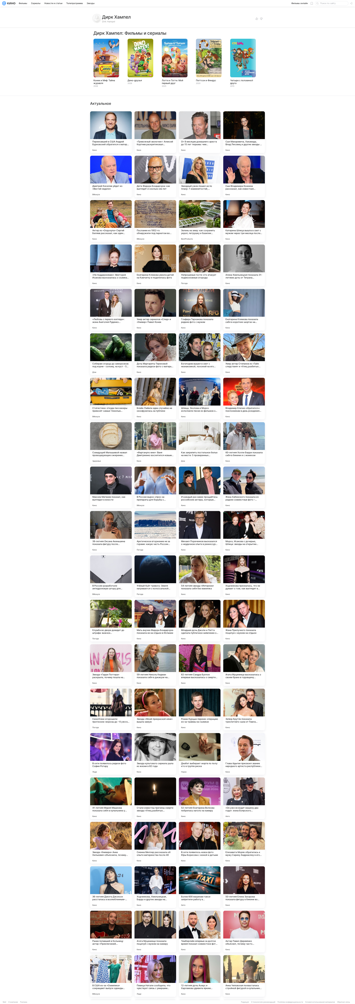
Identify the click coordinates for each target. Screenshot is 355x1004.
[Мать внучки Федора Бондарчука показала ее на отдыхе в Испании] (155, 620)
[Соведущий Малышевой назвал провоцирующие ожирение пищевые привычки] (111, 443)
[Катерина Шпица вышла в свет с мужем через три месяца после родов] (244, 221)
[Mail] (4, 3)
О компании (13, 1002)
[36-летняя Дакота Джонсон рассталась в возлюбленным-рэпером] (111, 887)
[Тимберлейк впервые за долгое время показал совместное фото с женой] (199, 931)
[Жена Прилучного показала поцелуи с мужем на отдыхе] (244, 620)
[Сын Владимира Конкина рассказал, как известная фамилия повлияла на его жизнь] (244, 176)
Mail (4, 1002)
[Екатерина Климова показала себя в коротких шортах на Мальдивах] (244, 310)
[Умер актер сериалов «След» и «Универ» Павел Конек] (155, 310)
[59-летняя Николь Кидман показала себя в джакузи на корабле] (155, 665)
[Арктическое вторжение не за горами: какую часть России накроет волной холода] (155, 532)
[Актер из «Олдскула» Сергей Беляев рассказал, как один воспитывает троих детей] (111, 221)
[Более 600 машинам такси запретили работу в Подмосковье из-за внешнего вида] (199, 887)
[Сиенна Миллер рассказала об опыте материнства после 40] (155, 843)
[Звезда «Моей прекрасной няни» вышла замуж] (155, 709)
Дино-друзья (135, 80)
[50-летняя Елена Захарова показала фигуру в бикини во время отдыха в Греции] (244, 887)
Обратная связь (343, 1002)
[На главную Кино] (10, 3)
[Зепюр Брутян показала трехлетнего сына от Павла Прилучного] (244, 709)
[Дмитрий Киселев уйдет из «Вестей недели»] (111, 176)
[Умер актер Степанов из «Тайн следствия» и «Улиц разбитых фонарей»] (244, 354)
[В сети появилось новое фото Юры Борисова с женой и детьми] (199, 843)
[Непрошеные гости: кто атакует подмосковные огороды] (199, 265)
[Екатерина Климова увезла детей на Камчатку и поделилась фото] (155, 265)
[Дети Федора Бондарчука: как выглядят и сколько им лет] (155, 176)
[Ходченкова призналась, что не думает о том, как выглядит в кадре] (244, 576)
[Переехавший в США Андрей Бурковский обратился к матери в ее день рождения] (111, 132)
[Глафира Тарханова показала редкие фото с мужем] (199, 310)
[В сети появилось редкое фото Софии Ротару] (111, 754)
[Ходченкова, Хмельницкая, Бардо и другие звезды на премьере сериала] (155, 887)
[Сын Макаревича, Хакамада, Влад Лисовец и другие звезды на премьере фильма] (244, 132)
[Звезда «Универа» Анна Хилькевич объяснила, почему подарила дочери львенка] (111, 843)
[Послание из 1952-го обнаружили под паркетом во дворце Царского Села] (155, 221)
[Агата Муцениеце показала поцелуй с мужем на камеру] (155, 931)
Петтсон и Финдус (206, 80)
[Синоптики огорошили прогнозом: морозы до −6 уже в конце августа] (111, 709)
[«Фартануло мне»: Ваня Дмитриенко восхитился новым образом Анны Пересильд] (155, 443)
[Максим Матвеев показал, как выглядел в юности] (111, 487)
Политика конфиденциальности (290, 1002)
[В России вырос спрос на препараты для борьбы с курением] (155, 487)
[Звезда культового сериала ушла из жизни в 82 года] (155, 754)
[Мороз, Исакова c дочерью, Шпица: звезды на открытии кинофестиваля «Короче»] (244, 532)
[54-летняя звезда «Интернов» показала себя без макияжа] (199, 576)
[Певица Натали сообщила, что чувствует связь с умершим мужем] (155, 976)
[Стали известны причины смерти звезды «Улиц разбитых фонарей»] (155, 798)
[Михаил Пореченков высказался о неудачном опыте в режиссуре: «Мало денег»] (199, 532)
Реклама (23, 1002)
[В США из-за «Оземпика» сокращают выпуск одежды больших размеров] (111, 976)
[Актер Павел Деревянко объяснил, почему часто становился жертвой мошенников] (244, 931)
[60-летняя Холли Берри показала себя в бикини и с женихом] (244, 443)
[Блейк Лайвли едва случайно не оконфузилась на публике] (155, 398)
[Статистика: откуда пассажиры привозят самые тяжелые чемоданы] (111, 398)
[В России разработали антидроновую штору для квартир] (111, 576)
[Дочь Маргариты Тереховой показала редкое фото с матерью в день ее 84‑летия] (155, 354)
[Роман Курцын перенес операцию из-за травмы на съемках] (199, 709)
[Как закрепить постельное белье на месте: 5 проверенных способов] (199, 443)
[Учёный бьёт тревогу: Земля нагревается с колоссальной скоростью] (155, 576)
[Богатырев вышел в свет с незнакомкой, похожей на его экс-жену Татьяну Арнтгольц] (199, 354)
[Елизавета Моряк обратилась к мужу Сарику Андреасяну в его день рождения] (244, 843)
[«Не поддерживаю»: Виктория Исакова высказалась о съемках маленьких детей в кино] (111, 265)
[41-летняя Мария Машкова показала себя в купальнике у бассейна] (111, 798)
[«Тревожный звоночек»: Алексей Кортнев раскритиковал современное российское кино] (155, 132)
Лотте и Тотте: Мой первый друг (172, 82)
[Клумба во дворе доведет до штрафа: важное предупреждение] (111, 620)
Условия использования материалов (320, 1002)
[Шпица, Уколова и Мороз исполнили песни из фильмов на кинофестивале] (199, 398)
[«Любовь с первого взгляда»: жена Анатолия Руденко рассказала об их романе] (111, 310)
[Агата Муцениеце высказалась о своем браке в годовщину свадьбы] (244, 665)
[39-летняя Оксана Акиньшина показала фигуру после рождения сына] (111, 532)
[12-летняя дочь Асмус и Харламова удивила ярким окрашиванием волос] (199, 976)
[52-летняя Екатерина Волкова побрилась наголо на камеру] (199, 798)
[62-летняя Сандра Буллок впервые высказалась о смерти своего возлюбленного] (199, 665)
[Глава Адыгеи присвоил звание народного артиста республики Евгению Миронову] (244, 754)
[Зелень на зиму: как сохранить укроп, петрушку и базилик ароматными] (199, 221)
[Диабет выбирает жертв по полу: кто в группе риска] (199, 754)
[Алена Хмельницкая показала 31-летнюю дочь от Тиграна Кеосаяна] (244, 265)
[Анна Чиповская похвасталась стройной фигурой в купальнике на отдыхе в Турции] (244, 976)
